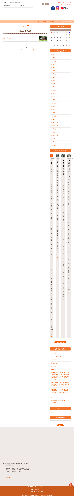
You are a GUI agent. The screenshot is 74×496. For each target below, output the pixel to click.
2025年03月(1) (54, 70)
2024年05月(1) (54, 93)
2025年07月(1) (54, 64)
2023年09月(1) (54, 112)
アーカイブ (60, 51)
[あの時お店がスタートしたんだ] (69, 155)
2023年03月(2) (54, 125)
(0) (52, 397)
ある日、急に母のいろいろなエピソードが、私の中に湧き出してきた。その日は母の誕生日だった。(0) (60, 384)
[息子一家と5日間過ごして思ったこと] (43, 38)
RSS (52, 412)
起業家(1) (53, 369)
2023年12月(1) (54, 103)
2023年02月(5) (54, 129)
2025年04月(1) (54, 67)
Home (32, 18)
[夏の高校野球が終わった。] (63, 155)
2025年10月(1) (54, 57)
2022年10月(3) (54, 142)
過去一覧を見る (60, 342)
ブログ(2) (53, 366)
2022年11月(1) (54, 138)
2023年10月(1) (54, 109)
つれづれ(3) (54, 363)
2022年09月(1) (54, 145)
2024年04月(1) (54, 96)
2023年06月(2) (54, 122)
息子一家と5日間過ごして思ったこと (12, 39)
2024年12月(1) (54, 80)
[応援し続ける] (57, 155)
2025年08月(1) (54, 61)
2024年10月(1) (54, 86)
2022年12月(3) (54, 135)
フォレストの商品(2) (56, 356)
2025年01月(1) (54, 77)
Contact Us (40, 18)
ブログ (57, 21)
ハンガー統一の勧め (51, 167)
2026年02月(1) (54, 54)
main (25, 50)
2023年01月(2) (54, 132)
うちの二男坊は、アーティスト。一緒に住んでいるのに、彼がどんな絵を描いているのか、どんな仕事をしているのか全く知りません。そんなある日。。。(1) (60, 376)
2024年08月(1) (54, 90)
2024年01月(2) (54, 99)
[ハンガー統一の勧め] (51, 155)
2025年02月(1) (54, 74)
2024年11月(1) (54, 83)
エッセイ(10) (54, 359)
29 (66, 45)
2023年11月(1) (54, 106)
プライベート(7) (55, 353)
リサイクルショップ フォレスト (46, 21)
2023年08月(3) (54, 116)
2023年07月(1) (54, 119)
